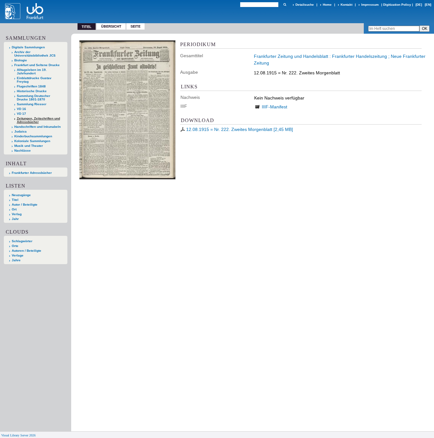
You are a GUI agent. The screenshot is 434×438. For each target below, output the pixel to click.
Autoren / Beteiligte (26, 250)
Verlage (18, 255)
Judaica (20, 131)
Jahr (15, 219)
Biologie (20, 60)
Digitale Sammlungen (28, 47)
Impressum (370, 4)
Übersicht (111, 26)
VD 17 (21, 113)
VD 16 (21, 109)
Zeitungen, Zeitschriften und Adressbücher (38, 120)
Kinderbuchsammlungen (33, 136)
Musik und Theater (28, 145)
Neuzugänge (21, 195)
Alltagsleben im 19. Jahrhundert (32, 71)
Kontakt (346, 4)
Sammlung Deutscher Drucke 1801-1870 (33, 97)
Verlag (17, 214)
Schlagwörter (22, 241)
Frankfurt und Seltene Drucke (37, 65)
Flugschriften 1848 (31, 86)
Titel (15, 200)
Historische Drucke (32, 91)
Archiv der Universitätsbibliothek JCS (35, 53)
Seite (135, 26)
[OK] (284, 4)
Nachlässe (22, 150)
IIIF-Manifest (274, 106)
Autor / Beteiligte (24, 204)
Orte (15, 246)
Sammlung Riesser (31, 104)
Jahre (16, 260)
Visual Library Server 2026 (18, 435)
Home (327, 4)
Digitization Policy (397, 4)
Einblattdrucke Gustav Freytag (34, 79)
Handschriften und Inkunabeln (37, 126)
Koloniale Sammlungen (32, 141)
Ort (14, 209)
